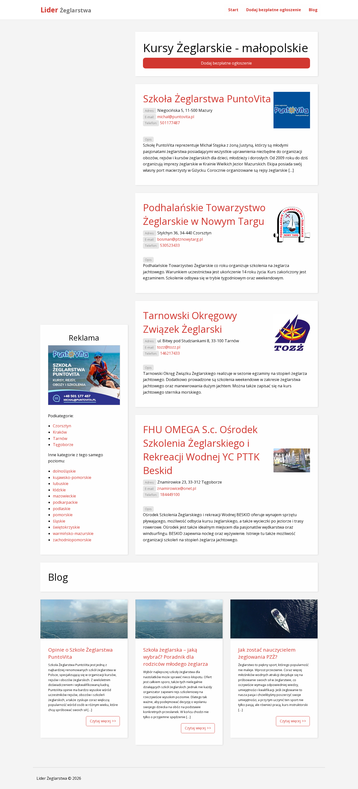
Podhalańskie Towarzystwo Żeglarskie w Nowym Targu (204, 214)
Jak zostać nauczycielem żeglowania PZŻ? (266, 653)
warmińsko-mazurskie (73, 533)
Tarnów (60, 438)
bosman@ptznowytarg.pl (180, 239)
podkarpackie (65, 502)
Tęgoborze (63, 444)
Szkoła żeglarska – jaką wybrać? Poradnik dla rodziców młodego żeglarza (175, 656)
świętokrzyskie (66, 527)
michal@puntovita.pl (175, 116)
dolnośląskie (64, 471)
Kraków (60, 432)
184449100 (170, 494)
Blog (313, 9)
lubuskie (60, 483)
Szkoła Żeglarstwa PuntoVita (207, 98)
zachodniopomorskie (72, 539)
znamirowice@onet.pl (176, 488)
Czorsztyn (62, 425)
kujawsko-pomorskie (72, 477)
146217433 (170, 353)
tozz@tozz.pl (168, 347)
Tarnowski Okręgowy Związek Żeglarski (190, 322)
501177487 (170, 122)
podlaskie (61, 508)
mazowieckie (64, 496)
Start (233, 9)
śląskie (59, 521)
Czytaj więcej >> (103, 721)
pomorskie (63, 514)
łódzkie (59, 490)
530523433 (170, 245)
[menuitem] (233, 10)
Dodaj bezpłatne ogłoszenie (273, 9)
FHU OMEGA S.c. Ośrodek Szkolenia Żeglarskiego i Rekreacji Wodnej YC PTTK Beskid (201, 450)
